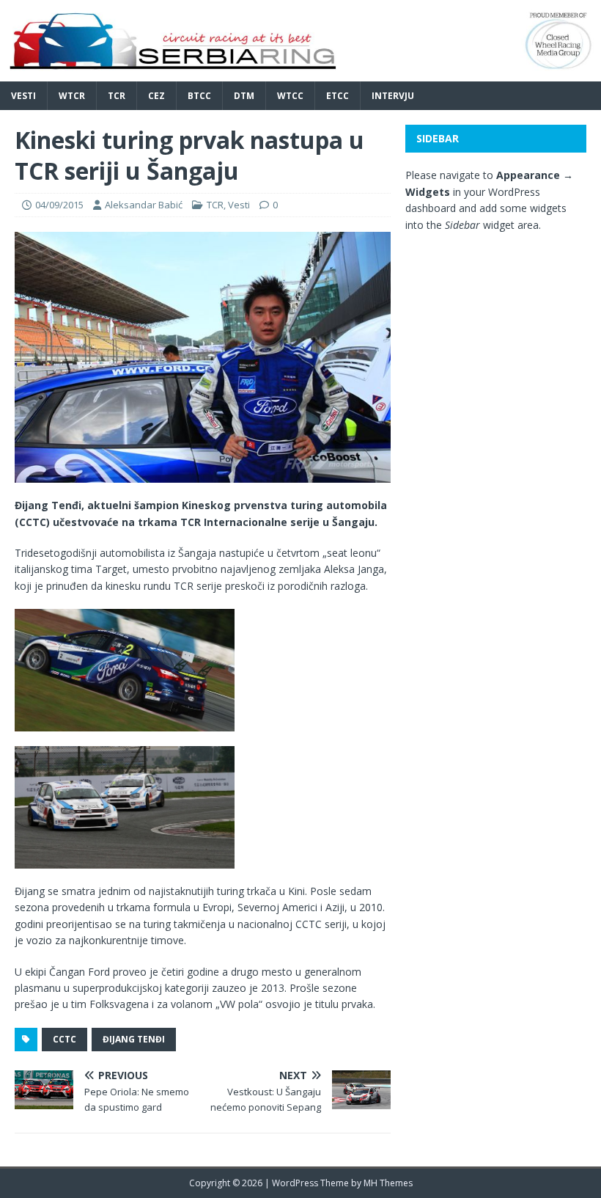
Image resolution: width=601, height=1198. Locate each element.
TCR (116, 96)
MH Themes (388, 1183)
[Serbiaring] (300, 73)
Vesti (23, 96)
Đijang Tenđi (134, 1039)
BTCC (199, 96)
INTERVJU (393, 96)
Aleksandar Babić (143, 204)
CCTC (64, 1039)
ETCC (337, 96)
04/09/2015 (59, 204)
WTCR (72, 96)
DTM (244, 96)
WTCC (290, 96)
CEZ (156, 96)
